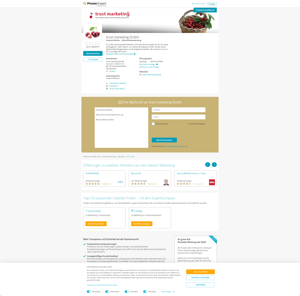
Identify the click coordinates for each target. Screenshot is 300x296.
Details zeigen (166, 291)
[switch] (107, 291)
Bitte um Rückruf (162, 124)
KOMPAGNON (92, 173)
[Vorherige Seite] (207, 164)
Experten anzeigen (96, 223)
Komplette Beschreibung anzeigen (119, 54)
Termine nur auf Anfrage (149, 67)
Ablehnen (200, 284)
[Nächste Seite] (214, 164)
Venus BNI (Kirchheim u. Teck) (191, 173)
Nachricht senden (164, 139)
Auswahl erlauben (200, 277)
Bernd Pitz (136, 173)
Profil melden (130, 156)
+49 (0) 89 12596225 (117, 83)
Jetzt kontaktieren (206, 9)
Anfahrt (112, 71)
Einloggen (212, 4)
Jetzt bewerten (92, 53)
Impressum (91, 285)
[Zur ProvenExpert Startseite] (94, 4)
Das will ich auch (198, 3)
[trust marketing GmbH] (92, 32)
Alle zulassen (200, 271)
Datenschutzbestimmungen (106, 285)
